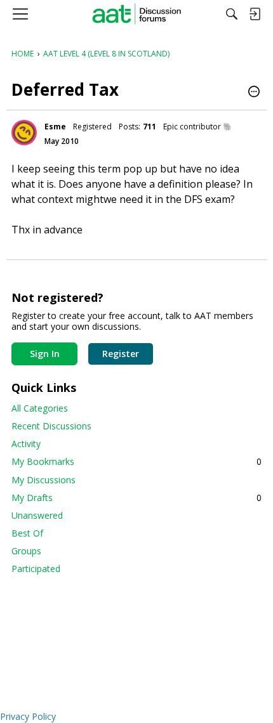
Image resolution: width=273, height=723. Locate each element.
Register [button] (120, 354)
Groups (26, 551)
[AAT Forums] (137, 14)
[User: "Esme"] (24, 132)
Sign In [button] (45, 354)
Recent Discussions (51, 426)
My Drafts (136, 498)
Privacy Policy (28, 716)
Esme (55, 126)
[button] (254, 92)
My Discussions (43, 480)
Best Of (27, 533)
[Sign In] (254, 14)
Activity (26, 444)
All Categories (39, 408)
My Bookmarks (136, 461)
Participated (35, 569)
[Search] (231, 14)
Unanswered (37, 515)
